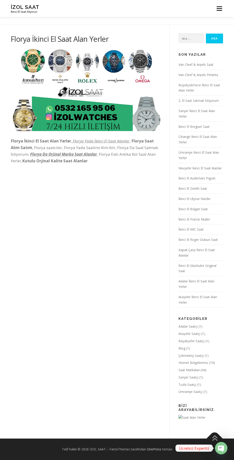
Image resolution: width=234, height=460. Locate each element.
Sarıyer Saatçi (188, 377)
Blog (181, 348)
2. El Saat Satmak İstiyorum (198, 100)
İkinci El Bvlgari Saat (193, 209)
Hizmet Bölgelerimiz (193, 362)
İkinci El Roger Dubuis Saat (198, 239)
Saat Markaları (189, 370)
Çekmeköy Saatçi (191, 355)
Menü (219, 8)
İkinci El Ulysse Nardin (194, 199)
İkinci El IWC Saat (191, 229)
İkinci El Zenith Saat (192, 188)
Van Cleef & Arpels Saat (195, 64)
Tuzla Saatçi (187, 384)
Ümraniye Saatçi (190, 391)
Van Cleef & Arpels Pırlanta (198, 75)
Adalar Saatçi (188, 326)
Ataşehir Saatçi (189, 333)
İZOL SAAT (25, 7)
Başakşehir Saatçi (191, 341)
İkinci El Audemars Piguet (196, 178)
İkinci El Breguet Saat (194, 126)
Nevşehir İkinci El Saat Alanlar (200, 168)
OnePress (154, 449)
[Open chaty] (221, 448)
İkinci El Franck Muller (194, 219)
